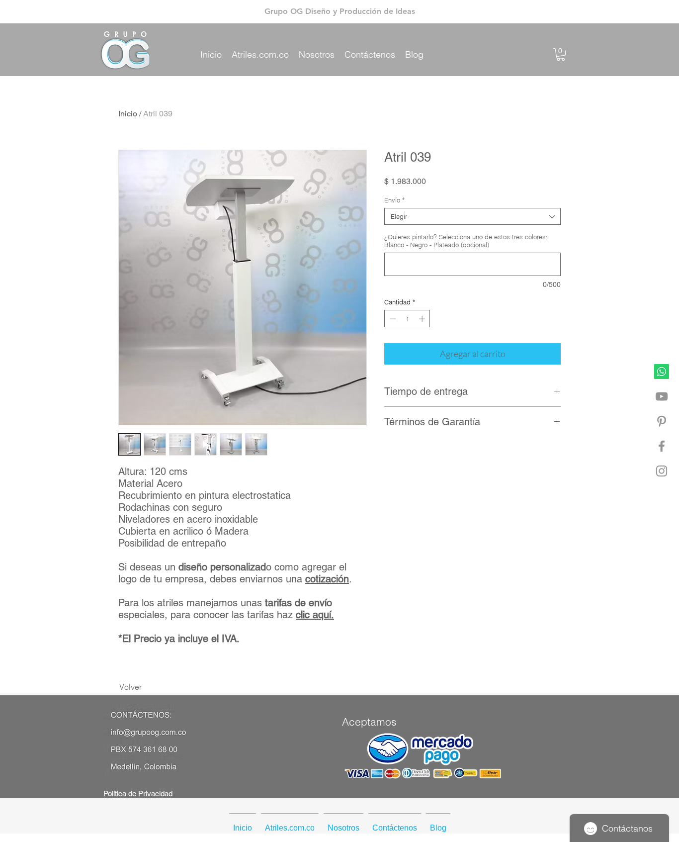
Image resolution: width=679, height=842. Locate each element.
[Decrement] (392, 318)
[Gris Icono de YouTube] (661, 396)
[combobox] (472, 216)
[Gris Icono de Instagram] (661, 471)
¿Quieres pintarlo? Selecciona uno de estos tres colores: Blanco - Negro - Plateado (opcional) (466, 241)
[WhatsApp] (661, 371)
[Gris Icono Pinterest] (661, 421)
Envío (394, 200)
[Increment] (423, 318)
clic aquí (313, 615)
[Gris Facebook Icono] (661, 446)
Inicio (127, 113)
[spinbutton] (407, 318)
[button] (560, 54)
